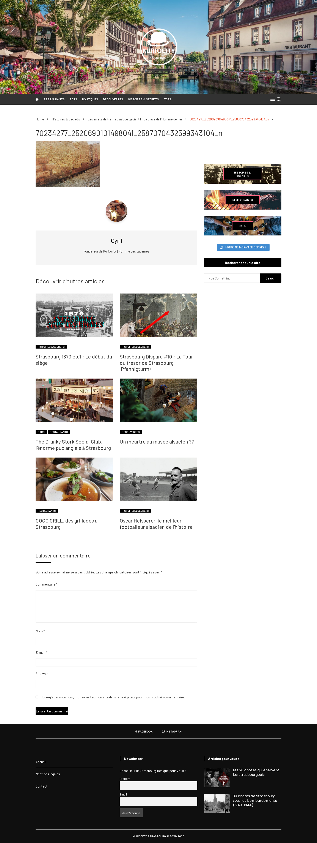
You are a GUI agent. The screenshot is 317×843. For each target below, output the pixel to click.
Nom (40, 631)
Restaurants (54, 99)
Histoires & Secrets (143, 99)
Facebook (145, 731)
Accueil (41, 762)
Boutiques (90, 99)
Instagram (173, 731)
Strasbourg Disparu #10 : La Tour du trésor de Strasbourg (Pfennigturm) (156, 362)
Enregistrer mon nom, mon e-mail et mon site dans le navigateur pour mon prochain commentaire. (113, 697)
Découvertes (113, 99)
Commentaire (47, 584)
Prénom (125, 778)
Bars (73, 99)
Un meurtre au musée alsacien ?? (157, 441)
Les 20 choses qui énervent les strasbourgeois (256, 772)
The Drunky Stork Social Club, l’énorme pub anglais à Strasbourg (73, 444)
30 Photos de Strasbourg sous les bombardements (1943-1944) (255, 801)
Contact (41, 786)
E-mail (41, 652)
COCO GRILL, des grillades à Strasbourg (66, 523)
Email (123, 794)
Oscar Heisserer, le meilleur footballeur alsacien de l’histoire (156, 523)
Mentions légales (48, 774)
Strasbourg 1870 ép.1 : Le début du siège (74, 359)
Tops (167, 99)
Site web (42, 673)
